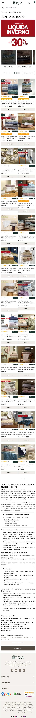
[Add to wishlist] (15, 81)
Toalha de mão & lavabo (11, 579)
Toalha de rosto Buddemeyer (11, 520)
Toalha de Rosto (17, 12)
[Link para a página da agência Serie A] (14, 716)
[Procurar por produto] (3, 7)
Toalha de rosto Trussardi (10, 523)
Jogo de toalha (8, 575)
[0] (33, 3)
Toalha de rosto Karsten (10, 522)
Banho (10, 12)
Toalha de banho (9, 571)
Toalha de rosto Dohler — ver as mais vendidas (15, 525)
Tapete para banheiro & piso (11, 583)
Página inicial (4, 12)
